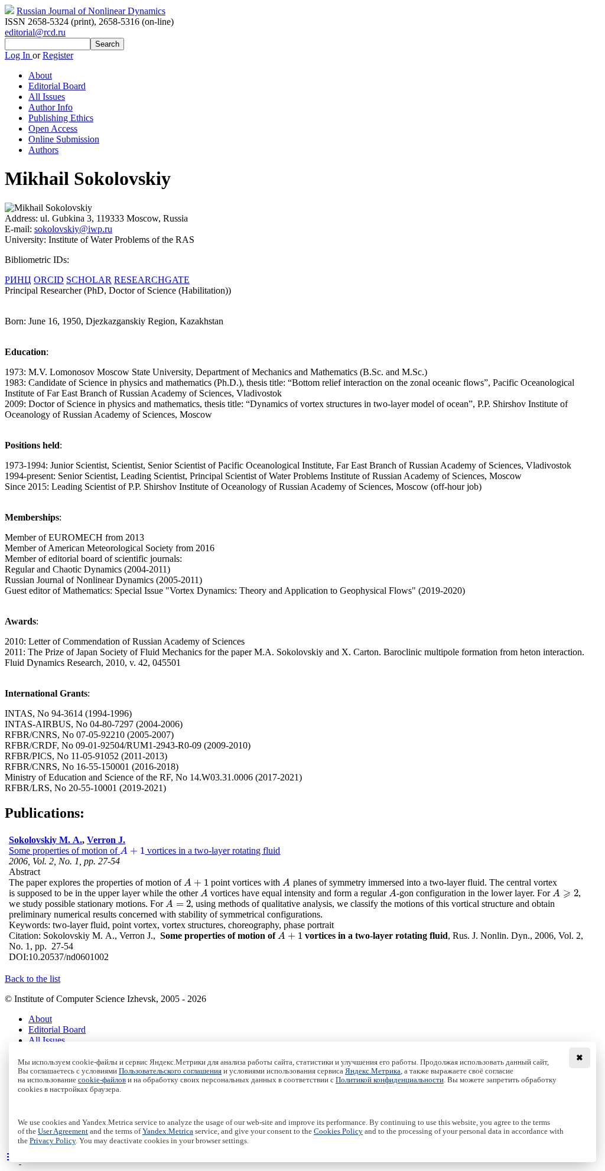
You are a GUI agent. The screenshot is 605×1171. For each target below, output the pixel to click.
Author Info (50, 107)
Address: (22, 218)
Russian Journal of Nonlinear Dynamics (91, 11)
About (40, 75)
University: (26, 240)
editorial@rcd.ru (35, 32)
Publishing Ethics (60, 118)
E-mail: (19, 229)
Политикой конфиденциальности (390, 1080)
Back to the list (32, 979)
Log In (18, 55)
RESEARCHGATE (152, 280)
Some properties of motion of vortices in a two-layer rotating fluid (144, 850)
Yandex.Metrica (167, 1131)
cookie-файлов (102, 1080)
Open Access (52, 128)
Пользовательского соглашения (170, 1071)
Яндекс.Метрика (373, 1071)
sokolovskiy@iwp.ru (73, 229)
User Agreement (63, 1131)
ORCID (49, 280)
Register (58, 55)
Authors (43, 150)
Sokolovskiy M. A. (45, 840)
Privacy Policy (53, 1141)
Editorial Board (57, 86)
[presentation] (132, 850)
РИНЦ (18, 280)
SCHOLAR (89, 280)
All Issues (46, 97)
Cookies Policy (338, 1131)
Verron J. (106, 840)
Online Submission (63, 139)
